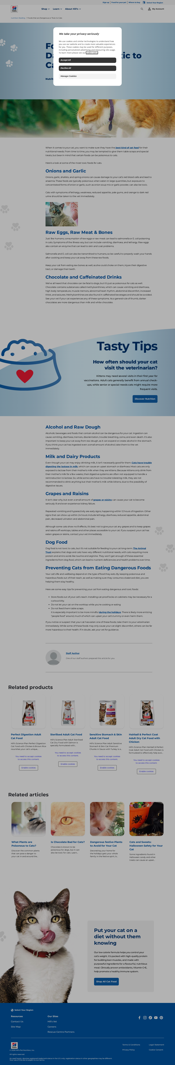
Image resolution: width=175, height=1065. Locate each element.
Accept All (65, 60)
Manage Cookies (68, 76)
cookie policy (92, 52)
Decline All (65, 68)
